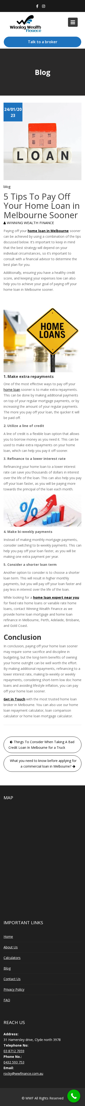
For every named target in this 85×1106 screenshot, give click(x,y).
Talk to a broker (42, 41)
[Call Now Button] (73, 1096)
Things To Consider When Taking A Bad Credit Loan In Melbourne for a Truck (41, 745)
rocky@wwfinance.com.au (23, 1073)
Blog (7, 968)
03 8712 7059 (14, 1050)
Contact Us (12, 979)
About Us (11, 947)
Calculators (12, 957)
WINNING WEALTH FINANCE (30, 222)
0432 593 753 (14, 1062)
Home (8, 936)
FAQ (7, 1000)
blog (7, 186)
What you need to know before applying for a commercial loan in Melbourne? (43, 763)
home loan (12, 389)
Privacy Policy (14, 989)
